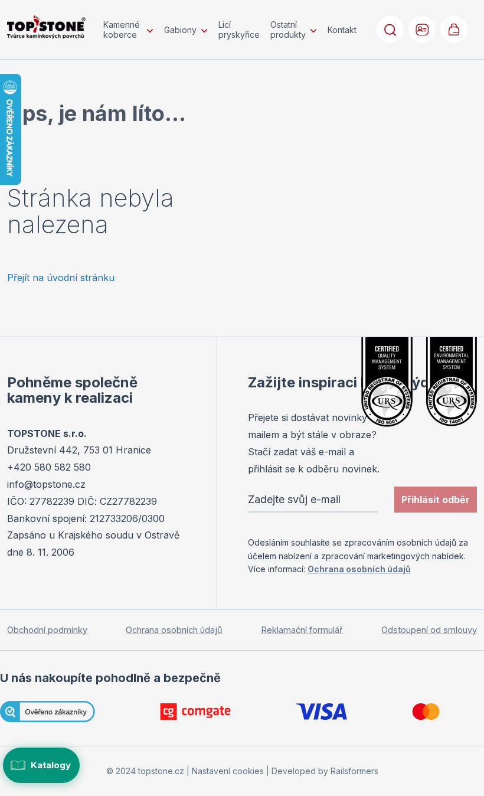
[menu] (230, 29)
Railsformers (354, 771)
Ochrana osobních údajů (359, 569)
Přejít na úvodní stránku (61, 277)
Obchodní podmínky (47, 630)
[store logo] (46, 27)
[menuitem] (128, 29)
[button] (422, 29)
